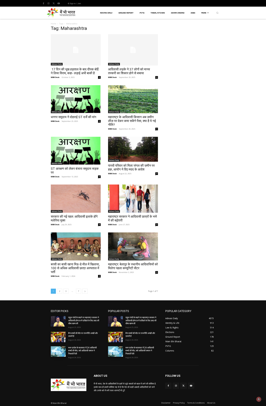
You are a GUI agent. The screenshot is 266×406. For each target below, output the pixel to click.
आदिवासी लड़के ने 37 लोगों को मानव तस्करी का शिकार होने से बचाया (129, 71)
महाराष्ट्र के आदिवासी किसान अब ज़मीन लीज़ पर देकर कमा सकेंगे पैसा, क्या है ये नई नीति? (132, 121)
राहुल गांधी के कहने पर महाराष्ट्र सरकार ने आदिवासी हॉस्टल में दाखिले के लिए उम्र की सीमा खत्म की (83, 320)
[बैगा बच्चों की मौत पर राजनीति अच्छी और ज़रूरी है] (58, 337)
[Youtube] (58, 3)
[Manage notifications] (258, 399)
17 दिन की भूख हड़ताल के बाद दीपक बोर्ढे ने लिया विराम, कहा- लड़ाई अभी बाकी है (75, 71)
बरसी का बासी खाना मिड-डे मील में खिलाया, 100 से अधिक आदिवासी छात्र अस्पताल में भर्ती (75, 268)
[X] (53, 3)
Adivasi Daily (57, 64)
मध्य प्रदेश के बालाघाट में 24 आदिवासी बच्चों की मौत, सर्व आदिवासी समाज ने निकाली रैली (82, 350)
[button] (217, 12)
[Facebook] (43, 3)
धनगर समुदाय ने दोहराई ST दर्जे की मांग (73, 117)
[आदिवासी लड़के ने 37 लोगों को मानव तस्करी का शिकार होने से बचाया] (133, 49)
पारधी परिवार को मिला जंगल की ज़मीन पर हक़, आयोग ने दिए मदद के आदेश (131, 167)
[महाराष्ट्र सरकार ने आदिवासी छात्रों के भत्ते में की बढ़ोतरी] (133, 199)
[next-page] (85, 291)
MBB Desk (55, 77)
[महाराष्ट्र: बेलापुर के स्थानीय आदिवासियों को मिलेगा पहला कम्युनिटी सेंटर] (133, 246)
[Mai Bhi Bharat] (61, 13)
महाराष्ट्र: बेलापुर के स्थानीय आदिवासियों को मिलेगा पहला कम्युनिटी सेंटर (133, 266)
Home (53, 23)
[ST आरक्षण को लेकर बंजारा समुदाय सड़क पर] (76, 151)
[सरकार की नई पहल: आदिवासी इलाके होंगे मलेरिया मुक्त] (76, 199)
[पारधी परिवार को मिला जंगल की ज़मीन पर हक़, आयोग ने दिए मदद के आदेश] (133, 149)
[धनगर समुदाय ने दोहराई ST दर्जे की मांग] (76, 99)
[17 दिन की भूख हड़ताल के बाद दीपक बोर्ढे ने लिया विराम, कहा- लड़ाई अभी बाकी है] (76, 49)
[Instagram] (48, 3)
